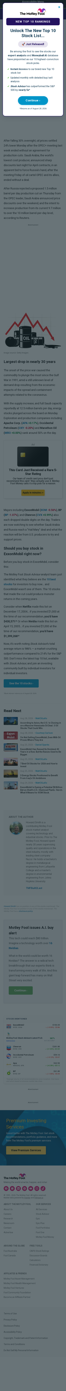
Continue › (33, 100)
